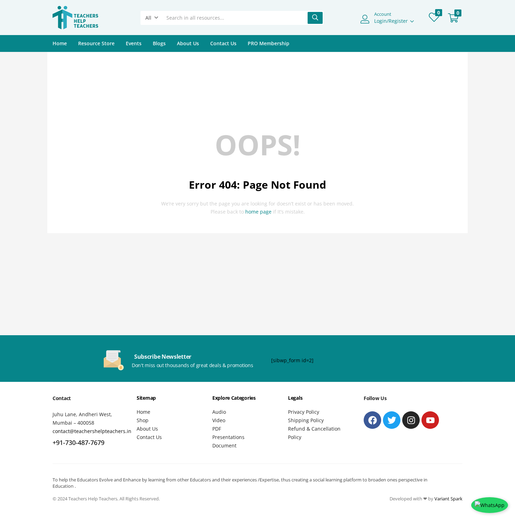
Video (218, 420)
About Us (188, 43)
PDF (216, 428)
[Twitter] (391, 420)
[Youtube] (430, 420)
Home (60, 43)
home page (258, 211)
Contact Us (223, 43)
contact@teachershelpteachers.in (92, 431)
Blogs (159, 43)
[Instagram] (411, 420)
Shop (143, 420)
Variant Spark (448, 498)
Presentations (228, 437)
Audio (219, 411)
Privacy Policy (303, 411)
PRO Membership (268, 43)
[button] (152, 18)
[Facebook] (372, 420)
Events (134, 43)
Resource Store (96, 43)
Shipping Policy (306, 420)
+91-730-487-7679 (78, 442)
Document (224, 445)
